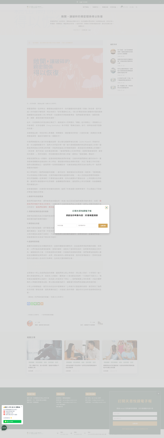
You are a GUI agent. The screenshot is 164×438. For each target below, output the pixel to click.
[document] (82, 219)
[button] (106, 208)
